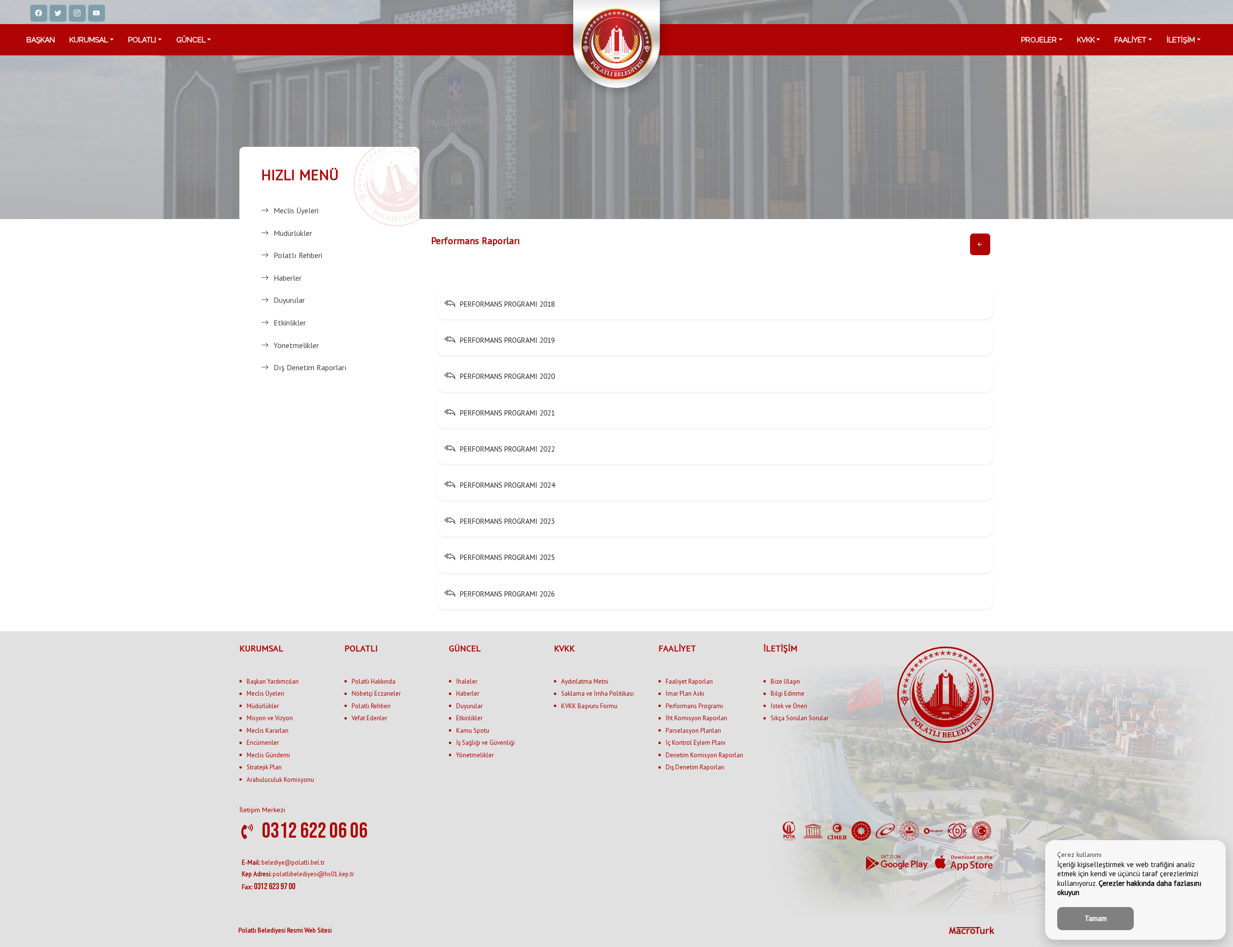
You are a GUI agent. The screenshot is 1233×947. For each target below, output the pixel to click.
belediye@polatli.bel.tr (283, 862)
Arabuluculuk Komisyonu (280, 780)
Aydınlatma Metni (584, 681)
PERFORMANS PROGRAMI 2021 (507, 412)
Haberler (288, 278)
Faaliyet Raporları (689, 681)
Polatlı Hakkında (373, 681)
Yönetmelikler (296, 345)
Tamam (1096, 918)
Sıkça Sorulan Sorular (799, 718)
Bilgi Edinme (787, 693)
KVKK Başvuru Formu (589, 706)
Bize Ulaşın (785, 681)
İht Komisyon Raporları (696, 718)
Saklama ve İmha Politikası (597, 693)
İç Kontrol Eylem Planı (695, 743)
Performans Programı (694, 706)
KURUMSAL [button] (88, 40)
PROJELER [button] (1039, 40)
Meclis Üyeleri (296, 210)
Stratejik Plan (264, 767)
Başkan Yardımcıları (273, 681)
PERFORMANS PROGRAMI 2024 (507, 485)
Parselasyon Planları (693, 730)
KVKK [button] (1086, 40)
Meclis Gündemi (268, 755)
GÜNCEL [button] (191, 40)
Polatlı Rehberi (298, 255)
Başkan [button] (40, 40)
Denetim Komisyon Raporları (704, 755)
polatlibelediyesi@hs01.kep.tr (298, 874)
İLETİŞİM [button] (1181, 40)
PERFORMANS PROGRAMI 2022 (507, 449)
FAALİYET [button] (1130, 40)
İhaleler (466, 681)
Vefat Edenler (369, 718)
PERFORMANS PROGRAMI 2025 (507, 557)
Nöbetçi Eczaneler (376, 693)
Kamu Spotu (472, 730)
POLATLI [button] (142, 40)
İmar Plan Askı (685, 693)
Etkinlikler (290, 322)
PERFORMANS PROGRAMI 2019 (507, 340)
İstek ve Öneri (789, 706)
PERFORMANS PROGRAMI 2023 (507, 521)
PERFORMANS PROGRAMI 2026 (507, 593)
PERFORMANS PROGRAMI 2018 (507, 304)
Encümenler (263, 743)
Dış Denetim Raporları (310, 367)
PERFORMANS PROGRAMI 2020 (507, 376)
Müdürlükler (293, 233)
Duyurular (289, 300)
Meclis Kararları (268, 730)
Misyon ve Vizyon (270, 718)
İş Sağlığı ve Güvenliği (485, 743)
